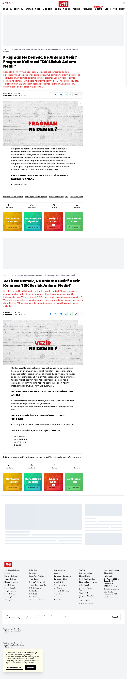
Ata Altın (82, 570)
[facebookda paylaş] (51, 94)
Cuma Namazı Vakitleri (38, 585)
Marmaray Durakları (111, 570)
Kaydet (115, 617)
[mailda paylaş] (76, 94)
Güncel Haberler (10, 579)
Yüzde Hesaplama (111, 597)
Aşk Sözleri (58, 588)
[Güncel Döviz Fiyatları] (33, 221)
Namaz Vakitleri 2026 (37, 582)
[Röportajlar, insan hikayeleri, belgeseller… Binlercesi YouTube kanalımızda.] (53, 221)
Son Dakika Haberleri (12, 570)
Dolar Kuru (33, 570)
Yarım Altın (58, 600)
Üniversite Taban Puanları (85, 589)
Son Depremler (59, 570)
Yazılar (76, 8)
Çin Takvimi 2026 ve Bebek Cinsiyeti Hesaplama (111, 581)
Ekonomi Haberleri (11, 576)
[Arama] (3, 3)
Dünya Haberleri (10, 588)
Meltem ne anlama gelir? (81, 457)
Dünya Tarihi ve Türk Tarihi (86, 597)
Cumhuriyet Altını (85, 573)
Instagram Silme (60, 579)
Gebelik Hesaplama (111, 589)
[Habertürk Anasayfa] (63, 3)
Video (108, 8)
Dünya (29, 8)
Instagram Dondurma (62, 576)
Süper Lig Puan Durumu (88, 582)
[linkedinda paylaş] (66, 94)
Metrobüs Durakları (86, 604)
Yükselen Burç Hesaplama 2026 (110, 593)
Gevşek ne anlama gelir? (81, 196)
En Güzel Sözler (84, 601)
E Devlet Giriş (34, 597)
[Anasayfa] (8, 564)
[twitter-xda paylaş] (56, 94)
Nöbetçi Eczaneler (36, 588)
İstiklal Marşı (34, 591)
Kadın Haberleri (10, 594)
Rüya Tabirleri (84, 593)
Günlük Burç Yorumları (37, 600)
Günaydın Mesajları (61, 591)
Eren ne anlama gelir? (58, 196)
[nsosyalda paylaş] (61, 94)
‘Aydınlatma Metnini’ (13, 662)
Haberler (7, 573)
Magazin (47, 8)
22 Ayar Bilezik (84, 576)
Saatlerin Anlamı (60, 585)
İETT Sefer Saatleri (110, 586)
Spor (37, 8)
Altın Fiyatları (9, 600)
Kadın (57, 8)
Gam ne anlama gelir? (13, 196)
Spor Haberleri (9, 585)
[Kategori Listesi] (124, 3)
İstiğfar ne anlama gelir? (13, 457)
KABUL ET (30, 667)
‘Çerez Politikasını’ (29, 661)
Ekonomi (18, 8)
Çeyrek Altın (58, 597)
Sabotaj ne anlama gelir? (36, 196)
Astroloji (57, 573)
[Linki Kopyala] (80, 94)
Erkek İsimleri (108, 573)
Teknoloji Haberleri (11, 597)
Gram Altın (58, 594)
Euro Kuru (32, 573)
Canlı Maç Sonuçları (87, 579)
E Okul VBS (33, 594)
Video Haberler (84, 585)
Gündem (7, 8)
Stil (115, 8)
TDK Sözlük (7, 49)
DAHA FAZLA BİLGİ (14, 667)
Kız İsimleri (108, 576)
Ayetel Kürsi (58, 582)
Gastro (98, 8)
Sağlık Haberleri (10, 591)
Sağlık (66, 8)
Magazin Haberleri (11, 582)
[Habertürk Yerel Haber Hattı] (74, 221)
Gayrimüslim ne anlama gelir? (37, 457)
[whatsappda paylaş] (71, 94)
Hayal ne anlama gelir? (60, 457)
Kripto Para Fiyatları (36, 576)
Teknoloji (87, 8)
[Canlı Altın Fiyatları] (12, 221)
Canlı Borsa (33, 579)
